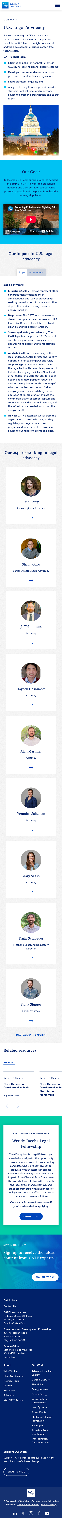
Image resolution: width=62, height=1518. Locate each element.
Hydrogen (37, 1425)
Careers (7, 1385)
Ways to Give (16, 1471)
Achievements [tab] (36, 272)
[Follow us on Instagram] (31, 1513)
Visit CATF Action (13, 1400)
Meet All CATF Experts (31, 1035)
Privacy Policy (49, 1504)
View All (9, 1062)
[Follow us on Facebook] (39, 1513)
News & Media (11, 1381)
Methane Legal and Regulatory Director (31, 943)
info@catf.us (18, 1323)
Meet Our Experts (13, 1376)
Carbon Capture (41, 1379)
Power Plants (39, 1412)
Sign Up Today (45, 1277)
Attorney (31, 630)
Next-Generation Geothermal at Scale (16, 1086)
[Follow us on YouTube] (47, 1513)
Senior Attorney (31, 1007)
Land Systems (39, 1407)
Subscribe (8, 1395)
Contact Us (31, 1216)
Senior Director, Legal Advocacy (31, 567)
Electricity (37, 1384)
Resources (9, 1390)
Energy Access (40, 1389)
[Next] (18, 1106)
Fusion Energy (40, 1394)
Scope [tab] (22, 272)
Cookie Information (28, 1504)
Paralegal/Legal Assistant (31, 505)
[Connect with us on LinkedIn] (15, 1513)
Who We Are (10, 1371)
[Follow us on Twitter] (23, 1513)
